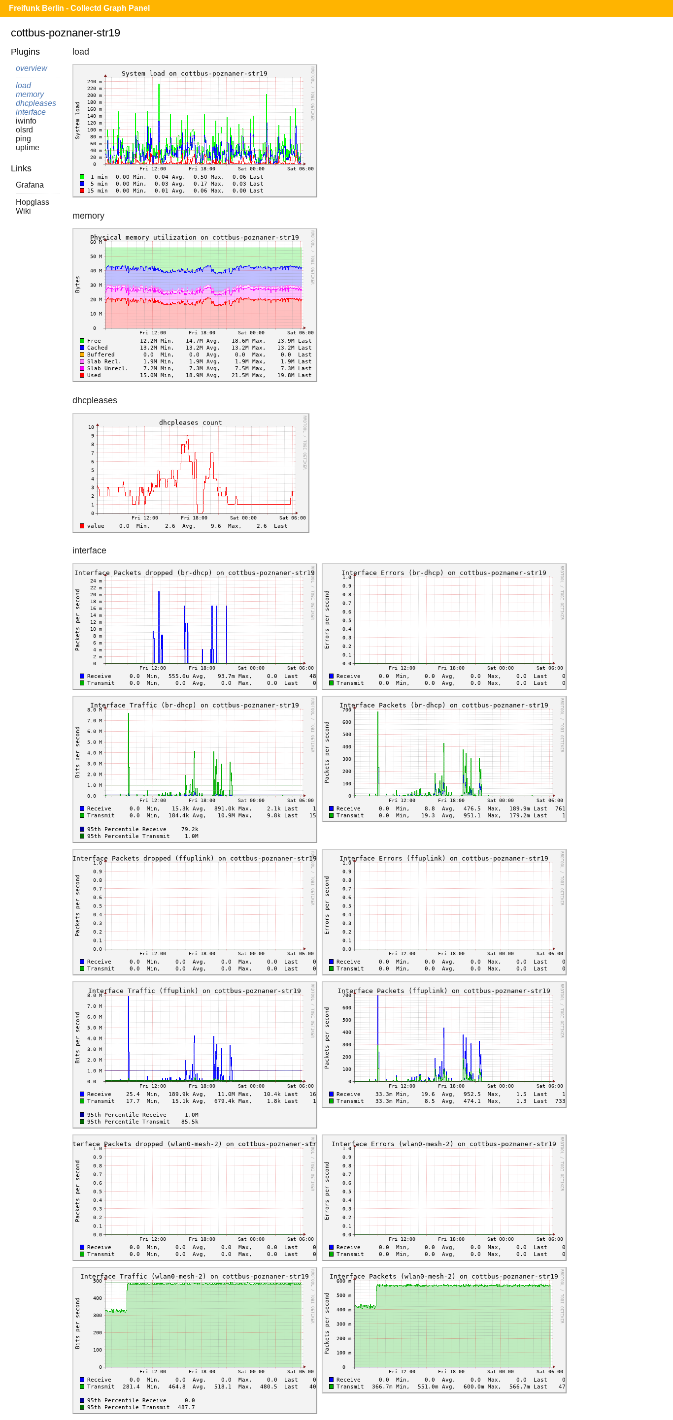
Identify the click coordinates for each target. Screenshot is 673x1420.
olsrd (24, 130)
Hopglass (32, 202)
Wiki (23, 211)
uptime (27, 147)
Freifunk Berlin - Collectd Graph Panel (79, 8)
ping (23, 138)
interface (31, 112)
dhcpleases (36, 103)
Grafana (30, 185)
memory (30, 94)
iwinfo (26, 121)
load (23, 85)
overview (31, 68)
